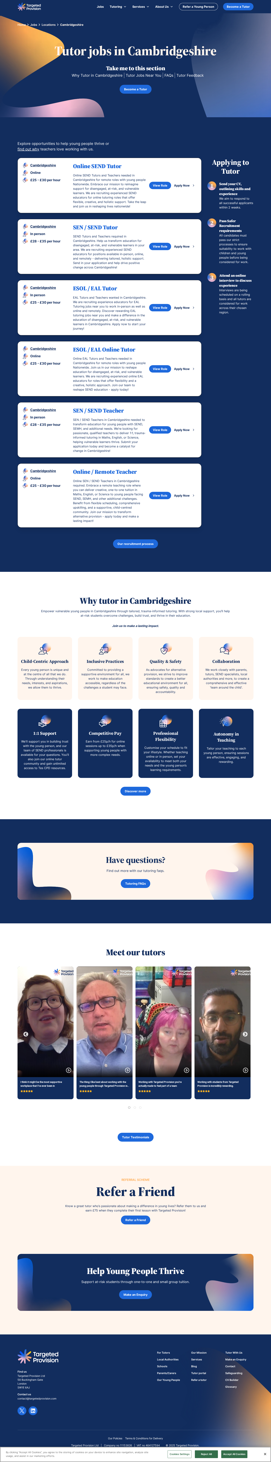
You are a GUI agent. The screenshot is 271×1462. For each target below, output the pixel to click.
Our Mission (199, 1352)
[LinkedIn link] (33, 1410)
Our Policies (115, 1438)
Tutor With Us (233, 1352)
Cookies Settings (180, 1454)
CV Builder (232, 1379)
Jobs (33, 25)
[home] (29, 7)
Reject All (206, 1454)
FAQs (168, 75)
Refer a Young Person (198, 6)
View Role (160, 185)
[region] (135, 1454)
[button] (118, 6)
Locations (49, 25)
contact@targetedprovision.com (37, 1398)
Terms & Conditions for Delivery (144, 1438)
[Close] (265, 1454)
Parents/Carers (166, 1373)
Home (22, 25)
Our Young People (168, 1379)
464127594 (153, 1445)
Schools (162, 1366)
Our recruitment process (135, 544)
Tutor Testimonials (135, 1137)
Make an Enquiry (135, 1294)
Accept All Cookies (234, 1454)
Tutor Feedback (190, 75)
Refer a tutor (199, 1379)
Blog (194, 1366)
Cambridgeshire (72, 25)
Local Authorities (168, 1359)
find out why (28, 149)
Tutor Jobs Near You (143, 75)
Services (196, 1359)
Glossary (231, 1386)
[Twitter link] (22, 1410)
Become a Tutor (238, 6)
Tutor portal (198, 1373)
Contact (230, 1366)
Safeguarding (233, 1373)
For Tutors (163, 1352)
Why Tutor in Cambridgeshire (97, 75)
